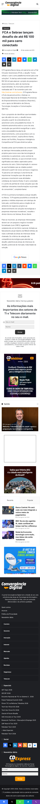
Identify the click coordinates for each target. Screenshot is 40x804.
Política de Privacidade (9, 614)
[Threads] (30, 745)
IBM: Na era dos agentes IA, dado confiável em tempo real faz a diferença (26, 523)
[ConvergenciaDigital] (13, 4)
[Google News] (20, 257)
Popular (30, 500)
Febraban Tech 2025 (9, 727)
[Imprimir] (9, 64)
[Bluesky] (35, 745)
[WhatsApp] (30, 59)
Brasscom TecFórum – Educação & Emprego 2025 (19, 720)
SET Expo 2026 (7, 690)
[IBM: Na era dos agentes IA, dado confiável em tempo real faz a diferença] (8, 524)
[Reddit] (19, 59)
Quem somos (6, 607)
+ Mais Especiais (7, 730)
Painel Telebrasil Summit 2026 (12, 700)
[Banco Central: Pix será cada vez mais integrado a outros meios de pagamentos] (8, 510)
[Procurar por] (37, 4)
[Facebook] (4, 59)
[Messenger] (24, 59)
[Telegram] (35, 59)
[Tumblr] (19, 266)
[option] (20, 419)
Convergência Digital (10, 50)
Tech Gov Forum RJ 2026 (10, 710)
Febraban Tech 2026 (9, 734)
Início (5, 23)
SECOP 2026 (6, 693)
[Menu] (3, 4)
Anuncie (4, 611)
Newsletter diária (7, 617)
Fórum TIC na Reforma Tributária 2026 (15, 703)
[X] (9, 59)
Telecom (11, 23)
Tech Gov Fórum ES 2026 (10, 707)
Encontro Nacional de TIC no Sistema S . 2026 (18, 696)
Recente (10, 500)
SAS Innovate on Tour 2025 (11, 717)
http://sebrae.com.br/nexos (12, 92)
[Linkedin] (14, 59)
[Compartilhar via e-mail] (4, 64)
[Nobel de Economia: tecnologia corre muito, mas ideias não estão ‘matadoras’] (8, 535)
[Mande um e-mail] (17, 50)
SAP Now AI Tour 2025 (9, 723)
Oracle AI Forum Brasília (10, 713)
